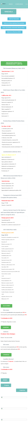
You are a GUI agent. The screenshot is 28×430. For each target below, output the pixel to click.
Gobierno (5, 331)
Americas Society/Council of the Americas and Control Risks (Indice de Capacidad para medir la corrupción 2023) (13, 212)
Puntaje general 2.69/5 (8, 232)
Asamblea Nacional (8, 359)
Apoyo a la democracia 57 (9, 155)
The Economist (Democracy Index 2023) (14, 68)
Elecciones (6, 310)
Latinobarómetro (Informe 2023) (12, 151)
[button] (14, 18)
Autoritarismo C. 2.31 (8, 71)
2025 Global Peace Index (10, 229)
